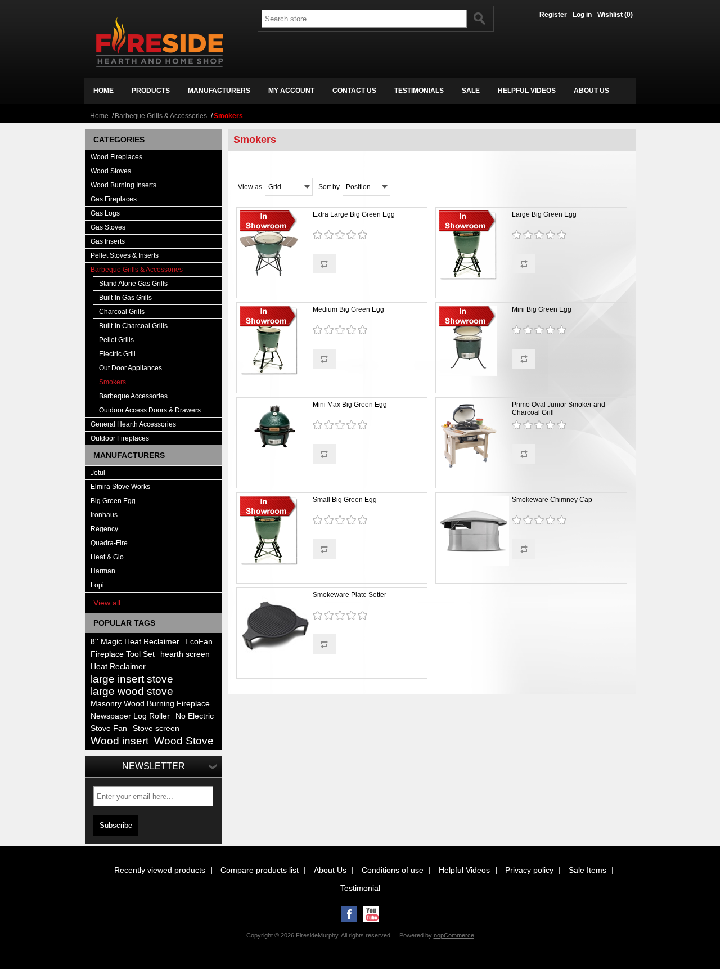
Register (553, 15)
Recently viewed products (159, 869)
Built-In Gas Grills (125, 298)
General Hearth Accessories (133, 424)
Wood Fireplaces (116, 157)
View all (106, 602)
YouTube (371, 913)
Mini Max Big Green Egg (350, 405)
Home (99, 116)
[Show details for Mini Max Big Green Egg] (275, 427)
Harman (103, 571)
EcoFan (199, 642)
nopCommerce (454, 935)
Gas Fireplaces (114, 199)
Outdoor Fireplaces (120, 438)
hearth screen (185, 654)
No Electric (195, 716)
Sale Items (587, 869)
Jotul (98, 473)
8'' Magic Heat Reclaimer (135, 642)
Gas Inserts (108, 241)
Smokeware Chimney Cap (552, 500)
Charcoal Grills (122, 312)
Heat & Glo (107, 557)
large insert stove (132, 679)
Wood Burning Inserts (123, 185)
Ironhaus (104, 515)
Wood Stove (184, 741)
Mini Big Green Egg (542, 309)
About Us (330, 869)
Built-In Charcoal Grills (133, 326)
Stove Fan (109, 728)
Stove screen (156, 728)
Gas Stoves (108, 227)
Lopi (97, 585)
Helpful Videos (464, 869)
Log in (582, 15)
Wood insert (119, 741)
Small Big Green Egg (345, 500)
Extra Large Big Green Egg (354, 214)
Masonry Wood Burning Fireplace (150, 703)
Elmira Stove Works (120, 487)
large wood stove (132, 691)
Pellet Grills (116, 340)
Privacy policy (529, 869)
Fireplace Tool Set (123, 654)
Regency (104, 529)
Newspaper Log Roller (130, 716)
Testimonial (360, 887)
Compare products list (259, 869)
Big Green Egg (113, 501)
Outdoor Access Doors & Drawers (150, 410)
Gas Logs (105, 213)
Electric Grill (117, 354)
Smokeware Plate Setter (349, 595)
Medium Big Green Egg (348, 309)
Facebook (348, 913)
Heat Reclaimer (118, 666)
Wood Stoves (111, 171)
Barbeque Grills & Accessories (161, 116)
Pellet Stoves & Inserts (125, 255)
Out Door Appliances (130, 368)
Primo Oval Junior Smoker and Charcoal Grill (558, 408)
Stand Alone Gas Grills (133, 284)
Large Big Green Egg (544, 214)
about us (591, 91)
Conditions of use (393, 869)
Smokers (112, 382)
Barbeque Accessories (133, 396)
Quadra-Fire (109, 543)
